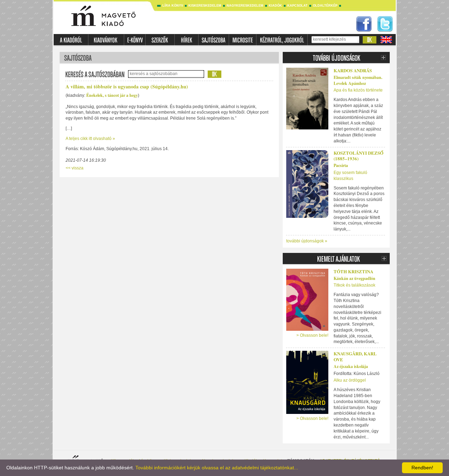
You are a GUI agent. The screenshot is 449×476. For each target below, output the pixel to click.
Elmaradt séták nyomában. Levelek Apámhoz (358, 80)
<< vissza (74, 168)
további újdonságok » (306, 241)
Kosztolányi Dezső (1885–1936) (358, 155)
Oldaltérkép (325, 5)
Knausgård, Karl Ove (355, 356)
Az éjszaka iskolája (351, 366)
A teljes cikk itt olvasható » (90, 138)
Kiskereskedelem (204, 5)
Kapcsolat (297, 5)
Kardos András (353, 70)
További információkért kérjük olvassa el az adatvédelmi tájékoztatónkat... (216, 467)
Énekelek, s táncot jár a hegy (112, 95)
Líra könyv (172, 5)
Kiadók (275, 5)
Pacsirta (341, 165)
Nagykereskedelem (245, 5)
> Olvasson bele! (312, 335)
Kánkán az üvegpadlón (354, 278)
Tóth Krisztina (353, 271)
